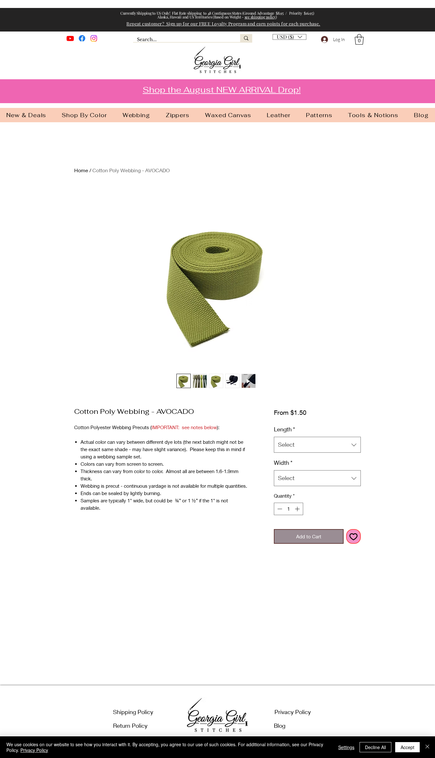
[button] (359, 39)
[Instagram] (93, 38)
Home (81, 170)
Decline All (375, 747)
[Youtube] (70, 38)
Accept (407, 747)
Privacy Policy (293, 711)
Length (284, 429)
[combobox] (317, 445)
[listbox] (289, 37)
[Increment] (298, 509)
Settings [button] (346, 747)
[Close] (427, 747)
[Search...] (246, 38)
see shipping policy (260, 16)
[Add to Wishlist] (353, 536)
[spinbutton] (288, 509)
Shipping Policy (133, 711)
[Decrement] (279, 509)
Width (283, 462)
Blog (279, 725)
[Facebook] (82, 38)
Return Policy (130, 725)
